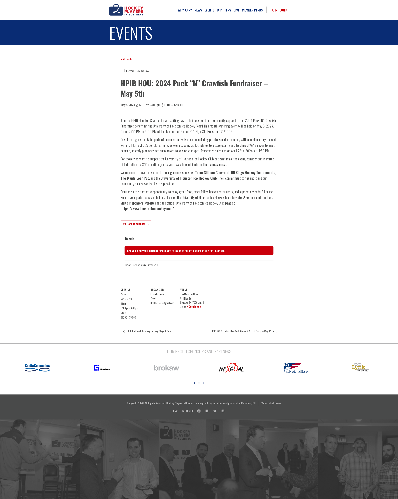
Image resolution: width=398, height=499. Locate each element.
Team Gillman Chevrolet (212, 172)
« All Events (126, 59)
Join (274, 9)
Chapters (224, 9)
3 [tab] (203, 383)
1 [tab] (194, 383)
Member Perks (252, 9)
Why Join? (185, 9)
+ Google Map (194, 306)
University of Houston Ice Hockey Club (189, 178)
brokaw (277, 403)
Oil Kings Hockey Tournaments (253, 172)
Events (209, 9)
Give (236, 9)
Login (283, 9)
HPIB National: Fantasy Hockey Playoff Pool (148, 331)
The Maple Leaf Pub (135, 178)
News (198, 9)
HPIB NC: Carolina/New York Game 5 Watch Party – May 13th (242, 331)
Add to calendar (136, 224)
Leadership (187, 411)
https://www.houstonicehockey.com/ (147, 208)
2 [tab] (199, 383)
